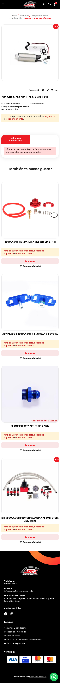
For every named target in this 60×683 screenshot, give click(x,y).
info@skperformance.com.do (18, 591)
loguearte (50, 116)
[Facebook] (5, 613)
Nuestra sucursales (14, 595)
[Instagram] (12, 613)
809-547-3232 (11, 583)
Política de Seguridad (14, 643)
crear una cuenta (14, 119)
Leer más (30, 261)
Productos (24, 15)
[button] (43, 90)
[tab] (44, 137)
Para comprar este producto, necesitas (23, 251)
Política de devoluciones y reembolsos (23, 639)
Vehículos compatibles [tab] (15, 139)
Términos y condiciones (15, 628)
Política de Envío (12, 635)
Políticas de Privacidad (15, 631)
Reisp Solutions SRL (37, 676)
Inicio (14, 15)
